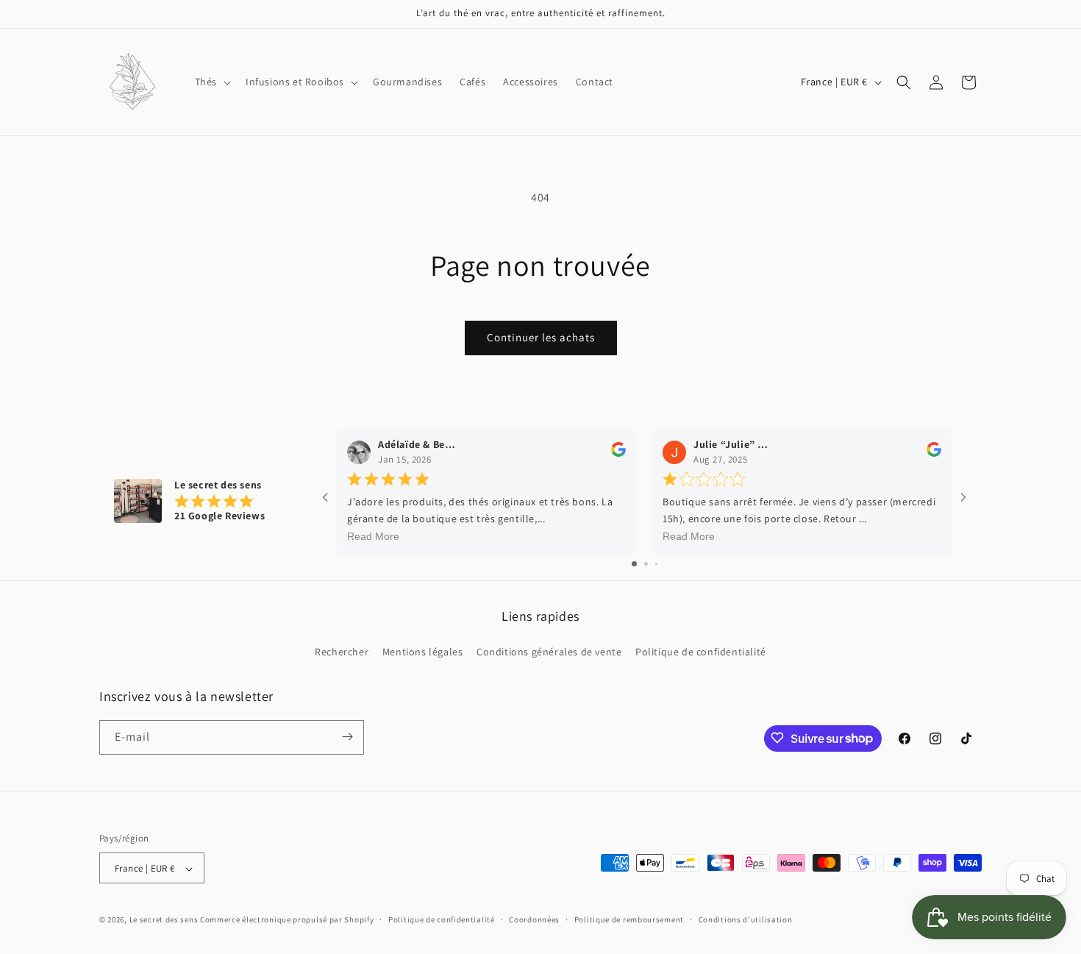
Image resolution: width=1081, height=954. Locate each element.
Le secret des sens (164, 920)
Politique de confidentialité (700, 652)
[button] (211, 81)
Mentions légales (422, 652)
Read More (373, 536)
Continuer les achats (541, 337)
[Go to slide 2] (646, 564)
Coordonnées (534, 919)
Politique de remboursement (629, 919)
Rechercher (341, 652)
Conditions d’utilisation (746, 919)
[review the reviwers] (618, 453)
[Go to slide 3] (656, 564)
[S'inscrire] (347, 736)
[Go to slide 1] (634, 564)
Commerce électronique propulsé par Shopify (287, 920)
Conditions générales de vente (549, 652)
